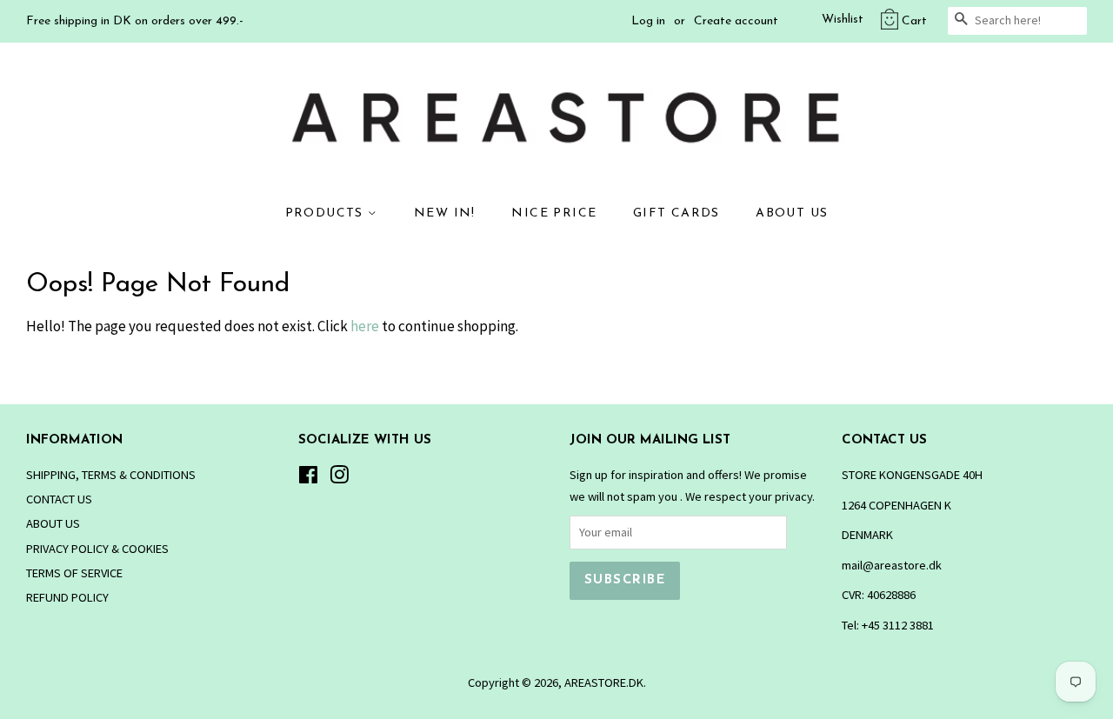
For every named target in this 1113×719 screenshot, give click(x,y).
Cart (914, 21)
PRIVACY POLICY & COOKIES (97, 548)
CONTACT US (59, 499)
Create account (736, 21)
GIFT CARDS (676, 213)
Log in (648, 21)
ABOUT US (792, 213)
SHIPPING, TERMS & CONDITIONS (111, 475)
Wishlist (842, 19)
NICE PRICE (553, 213)
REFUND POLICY (67, 597)
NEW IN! (445, 213)
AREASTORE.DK (603, 682)
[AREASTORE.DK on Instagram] (339, 478)
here (364, 326)
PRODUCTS (327, 213)
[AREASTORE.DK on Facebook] (308, 478)
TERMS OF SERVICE (74, 573)
